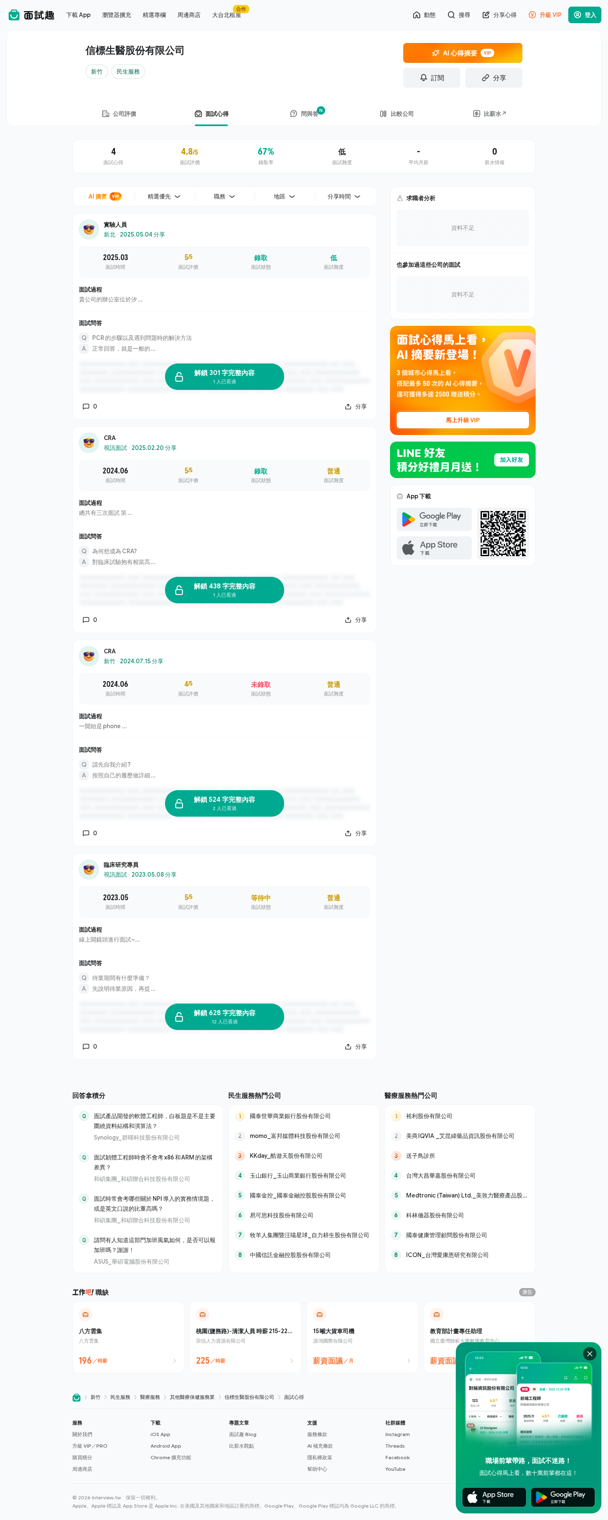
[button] (108, 1446)
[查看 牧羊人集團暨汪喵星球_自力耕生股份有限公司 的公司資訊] (304, 1235)
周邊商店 (82, 1469)
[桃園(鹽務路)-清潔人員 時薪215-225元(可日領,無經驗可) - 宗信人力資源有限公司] (245, 1337)
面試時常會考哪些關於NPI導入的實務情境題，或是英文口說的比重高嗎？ (154, 1203)
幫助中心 (317, 1469)
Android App (166, 1446)
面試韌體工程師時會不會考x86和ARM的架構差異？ (153, 1162)
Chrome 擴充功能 (171, 1457)
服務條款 (317, 1434)
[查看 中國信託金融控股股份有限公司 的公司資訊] (304, 1255)
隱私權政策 (319, 1457)
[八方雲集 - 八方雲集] (128, 1337)
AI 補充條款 (320, 1446)
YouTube (395, 1469)
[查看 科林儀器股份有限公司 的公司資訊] (460, 1215)
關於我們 (82, 1434)
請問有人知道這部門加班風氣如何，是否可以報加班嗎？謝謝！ (154, 1244)
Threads (395, 1446)
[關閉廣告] (589, 1353)
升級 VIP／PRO (90, 1446)
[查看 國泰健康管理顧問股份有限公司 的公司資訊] (460, 1235)
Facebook (397, 1457)
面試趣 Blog (242, 1434)
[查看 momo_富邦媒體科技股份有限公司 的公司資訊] (304, 1136)
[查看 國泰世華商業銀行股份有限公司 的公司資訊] (304, 1116)
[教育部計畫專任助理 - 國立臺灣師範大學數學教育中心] (480, 1337)
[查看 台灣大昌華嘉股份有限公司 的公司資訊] (460, 1175)
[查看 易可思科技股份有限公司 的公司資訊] (304, 1215)
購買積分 (82, 1457)
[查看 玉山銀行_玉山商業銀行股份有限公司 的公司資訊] (304, 1175)
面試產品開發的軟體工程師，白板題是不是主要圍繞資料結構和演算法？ (154, 1120)
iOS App (160, 1434)
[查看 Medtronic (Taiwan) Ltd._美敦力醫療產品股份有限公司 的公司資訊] (460, 1195)
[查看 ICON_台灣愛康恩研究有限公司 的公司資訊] (460, 1255)
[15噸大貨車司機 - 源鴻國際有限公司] (362, 1337)
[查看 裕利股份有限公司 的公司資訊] (460, 1116)
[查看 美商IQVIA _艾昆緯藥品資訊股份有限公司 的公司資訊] (460, 1136)
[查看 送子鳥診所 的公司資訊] (460, 1156)
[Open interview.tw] (76, 1397)
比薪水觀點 (241, 1446)
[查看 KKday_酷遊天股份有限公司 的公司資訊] (304, 1156)
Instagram (397, 1434)
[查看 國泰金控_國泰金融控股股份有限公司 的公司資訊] (304, 1195)
